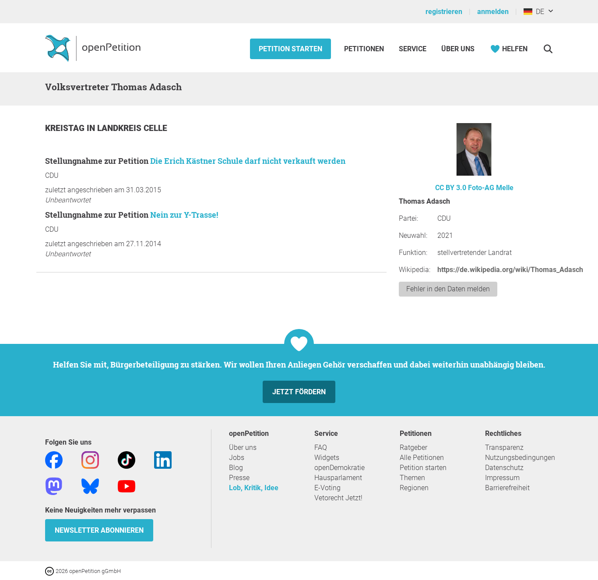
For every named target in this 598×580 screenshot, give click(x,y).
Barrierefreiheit (507, 488)
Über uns (243, 447)
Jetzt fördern (299, 392)
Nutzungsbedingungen (520, 457)
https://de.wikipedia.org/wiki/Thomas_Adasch (510, 269)
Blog (236, 467)
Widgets (326, 457)
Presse (239, 478)
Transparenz (504, 447)
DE (538, 11)
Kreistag (66, 128)
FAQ (320, 447)
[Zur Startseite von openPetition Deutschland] (94, 47)
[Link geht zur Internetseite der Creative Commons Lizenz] (50, 570)
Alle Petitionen (422, 457)
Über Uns (458, 49)
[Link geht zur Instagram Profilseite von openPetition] (90, 459)
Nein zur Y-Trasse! (184, 214)
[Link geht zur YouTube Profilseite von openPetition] (126, 485)
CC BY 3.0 (450, 188)
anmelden (493, 11)
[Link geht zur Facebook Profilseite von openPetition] (54, 459)
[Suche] (547, 49)
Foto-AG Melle (491, 188)
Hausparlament (338, 478)
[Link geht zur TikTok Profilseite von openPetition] (126, 459)
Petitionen (365, 49)
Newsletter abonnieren (99, 530)
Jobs (236, 457)
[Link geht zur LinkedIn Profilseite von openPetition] (163, 459)
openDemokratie (339, 467)
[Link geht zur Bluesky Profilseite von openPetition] (90, 485)
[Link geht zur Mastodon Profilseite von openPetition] (54, 485)
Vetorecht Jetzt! (338, 498)
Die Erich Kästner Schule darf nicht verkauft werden (247, 161)
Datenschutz (504, 467)
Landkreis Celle (132, 128)
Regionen (414, 488)
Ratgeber (413, 447)
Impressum (502, 478)
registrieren (444, 11)
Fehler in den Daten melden (448, 289)
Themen (412, 478)
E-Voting (327, 488)
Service (412, 49)
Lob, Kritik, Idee (253, 488)
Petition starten (290, 49)
